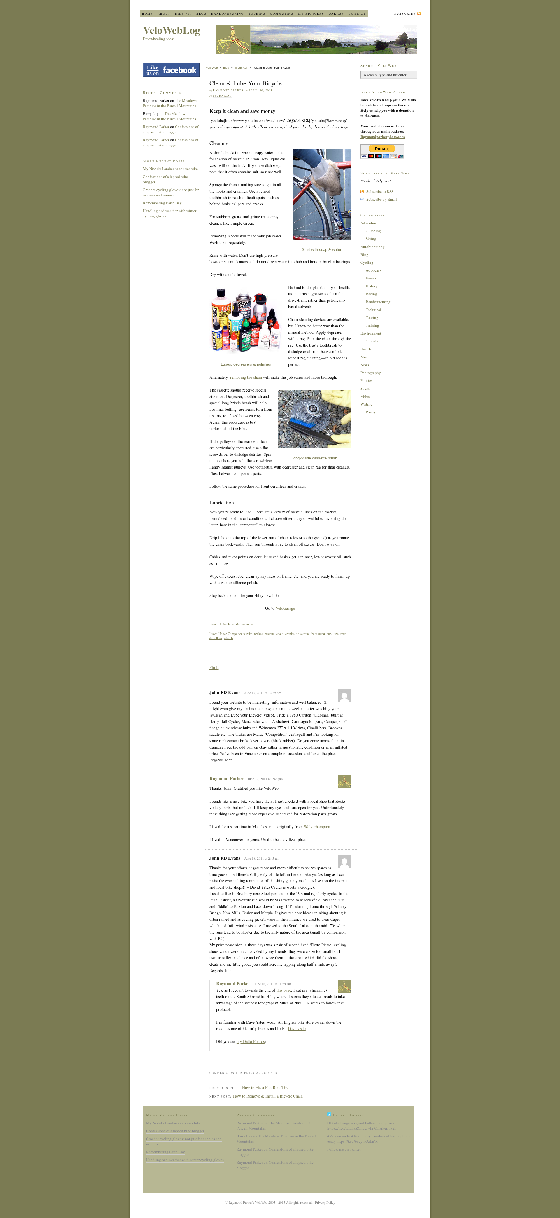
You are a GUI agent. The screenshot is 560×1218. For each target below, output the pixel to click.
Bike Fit (183, 13)
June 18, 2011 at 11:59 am (272, 983)
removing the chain (246, 377)
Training (372, 325)
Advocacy (374, 270)
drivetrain (302, 633)
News (364, 364)
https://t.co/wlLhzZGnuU (347, 1128)
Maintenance (244, 624)
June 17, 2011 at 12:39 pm (262, 692)
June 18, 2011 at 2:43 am (261, 858)
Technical (241, 67)
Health (365, 349)
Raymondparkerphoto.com (382, 136)
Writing (366, 404)
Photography (370, 372)
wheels (228, 638)
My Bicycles (311, 13)
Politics (366, 380)
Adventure (368, 223)
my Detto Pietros (251, 1041)
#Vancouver (336, 1136)
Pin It (214, 667)
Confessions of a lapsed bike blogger (170, 129)
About (164, 13)
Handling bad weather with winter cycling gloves (185, 1159)
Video (365, 396)
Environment (370, 333)
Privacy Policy (325, 1202)
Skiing (371, 238)
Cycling (366, 262)
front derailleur (321, 633)
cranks (289, 633)
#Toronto (358, 1136)
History (371, 286)
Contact (357, 13)
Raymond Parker (226, 778)
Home (147, 13)
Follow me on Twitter (344, 1149)
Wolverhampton (317, 826)
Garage (336, 13)
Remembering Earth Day (162, 202)
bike (249, 633)
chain (280, 633)
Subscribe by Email (381, 199)
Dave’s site (297, 1028)
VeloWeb (212, 67)
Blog (201, 13)
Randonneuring (227, 13)
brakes (258, 633)
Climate (372, 341)
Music (365, 356)
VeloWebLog (171, 29)
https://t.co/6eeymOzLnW (357, 1141)
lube (336, 633)
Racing (371, 293)
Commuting (281, 13)
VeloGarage (285, 608)
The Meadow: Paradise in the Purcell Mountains (170, 103)
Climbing (373, 230)
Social (365, 388)
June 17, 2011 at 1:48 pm (265, 778)
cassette (269, 633)
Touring (257, 13)
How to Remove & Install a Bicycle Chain (268, 1096)
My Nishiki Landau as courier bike (170, 168)
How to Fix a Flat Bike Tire (265, 1087)
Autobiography (372, 246)
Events (371, 278)
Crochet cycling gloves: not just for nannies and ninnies (171, 192)
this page (283, 990)
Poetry (371, 412)
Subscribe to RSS (379, 191)
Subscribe (405, 13)
